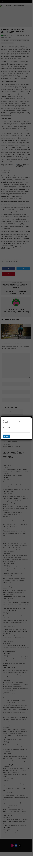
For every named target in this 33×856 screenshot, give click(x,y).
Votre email (7, 427)
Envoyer (6, 436)
